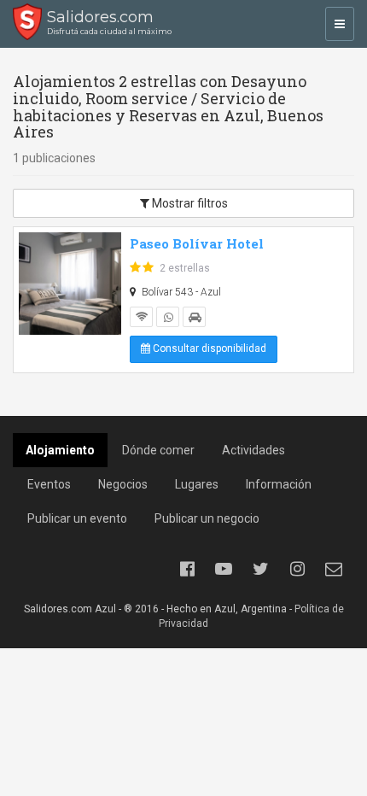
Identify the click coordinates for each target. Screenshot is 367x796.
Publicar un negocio (206, 518)
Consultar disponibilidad (208, 348)
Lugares (196, 484)
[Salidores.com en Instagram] (297, 569)
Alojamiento (60, 450)
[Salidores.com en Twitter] (260, 569)
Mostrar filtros (188, 203)
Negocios (123, 484)
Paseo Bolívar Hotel (197, 243)
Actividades (253, 450)
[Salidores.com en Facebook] (187, 569)
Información (279, 484)
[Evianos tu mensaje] (333, 569)
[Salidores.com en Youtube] (223, 569)
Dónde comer (158, 450)
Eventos (49, 484)
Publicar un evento (77, 518)
